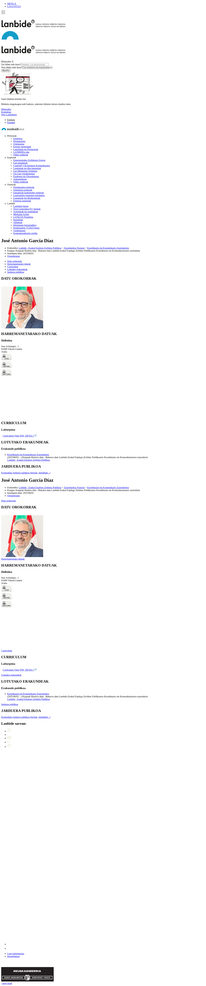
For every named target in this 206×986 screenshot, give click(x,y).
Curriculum (6, 650)
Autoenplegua (20, 179)
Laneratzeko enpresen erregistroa (29, 195)
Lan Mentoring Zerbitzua (25, 171)
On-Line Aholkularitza (24, 173)
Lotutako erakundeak (11, 675)
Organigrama (13, 256)
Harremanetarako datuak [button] (19, 264)
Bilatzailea (6, 61)
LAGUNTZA (14, 6)
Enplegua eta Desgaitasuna (26, 176)
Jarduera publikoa (9, 704)
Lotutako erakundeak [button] (17, 269)
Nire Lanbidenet (9, 114)
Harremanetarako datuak (13, 559)
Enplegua (17, 138)
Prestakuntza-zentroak (23, 187)
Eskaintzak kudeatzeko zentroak (28, 192)
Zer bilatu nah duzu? (11, 64)
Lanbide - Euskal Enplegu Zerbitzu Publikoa (40, 248)
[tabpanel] (103, 302)
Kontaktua (6, 112)
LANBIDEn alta (21, 152)
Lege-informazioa (15, 953)
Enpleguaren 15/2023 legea (26, 228)
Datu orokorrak (8, 500)
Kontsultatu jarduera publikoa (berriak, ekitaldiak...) (25, 472)
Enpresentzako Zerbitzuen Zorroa (29, 160)
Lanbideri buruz (21, 206)
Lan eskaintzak (20, 163)
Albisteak (17, 222)
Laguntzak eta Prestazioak (25, 149)
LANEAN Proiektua (23, 217)
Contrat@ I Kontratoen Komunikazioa (31, 165)
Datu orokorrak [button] (14, 261)
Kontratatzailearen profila (25, 233)
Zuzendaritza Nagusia (74, 248)
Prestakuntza (19, 141)
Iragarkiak (18, 219)
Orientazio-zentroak (22, 190)
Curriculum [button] (12, 266)
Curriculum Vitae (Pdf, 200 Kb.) (18, 436)
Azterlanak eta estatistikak (25, 211)
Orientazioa (18, 144)
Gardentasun (19, 230)
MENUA (11, 3)
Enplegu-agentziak (22, 201)
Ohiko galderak (20, 155)
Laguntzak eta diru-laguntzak (27, 168)
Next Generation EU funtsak (27, 209)
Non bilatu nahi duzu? (11, 67)
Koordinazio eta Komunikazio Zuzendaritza (108, 248)
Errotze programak (22, 146)
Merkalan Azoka (21, 214)
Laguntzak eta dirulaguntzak (26, 198)
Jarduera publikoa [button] (15, 272)
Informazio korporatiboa (24, 225)
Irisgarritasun (13, 956)
